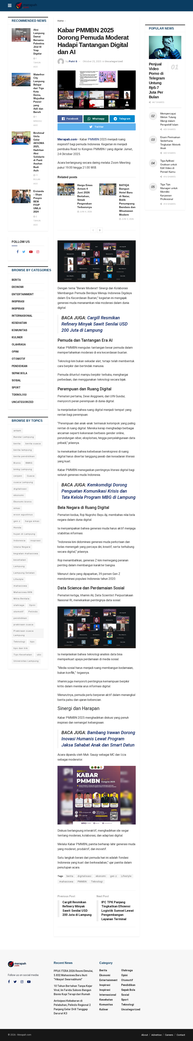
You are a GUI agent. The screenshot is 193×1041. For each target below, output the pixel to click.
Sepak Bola (19, 373)
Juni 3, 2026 (127, 219)
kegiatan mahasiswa (26, 553)
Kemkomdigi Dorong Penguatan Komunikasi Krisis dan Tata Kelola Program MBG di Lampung (98, 491)
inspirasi (35, 540)
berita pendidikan (24, 456)
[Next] (100, 230)
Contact (181, 1034)
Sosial (16, 380)
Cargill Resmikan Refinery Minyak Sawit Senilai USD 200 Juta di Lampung (94, 324)
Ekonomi (18, 286)
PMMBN (93, 139)
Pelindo (33, 611)
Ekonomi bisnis (23, 501)
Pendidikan (19, 366)
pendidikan (20, 618)
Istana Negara (22, 547)
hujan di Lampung (24, 534)
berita (70, 876)
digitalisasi (84, 876)
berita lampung (23, 450)
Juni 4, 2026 (85, 211)
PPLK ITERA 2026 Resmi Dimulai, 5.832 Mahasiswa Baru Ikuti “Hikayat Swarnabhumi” (73, 975)
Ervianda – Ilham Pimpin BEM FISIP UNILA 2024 (38, 201)
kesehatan (20, 560)
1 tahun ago (37, 62)
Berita (16, 279)
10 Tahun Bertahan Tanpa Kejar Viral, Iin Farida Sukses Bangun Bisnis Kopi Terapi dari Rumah (73, 990)
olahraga (19, 605)
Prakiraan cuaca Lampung (24, 633)
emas (17, 508)
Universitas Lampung (26, 661)
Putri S (73, 61)
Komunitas (19, 330)
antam (17, 430)
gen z (113, 876)
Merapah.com (67, 139)
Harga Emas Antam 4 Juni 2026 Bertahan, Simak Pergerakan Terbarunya (85, 196)
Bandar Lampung (24, 437)
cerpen (18, 476)
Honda (17, 527)
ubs (39, 654)
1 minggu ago (37, 121)
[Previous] (93, 230)
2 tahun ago (37, 220)
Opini (15, 351)
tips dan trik (21, 648)
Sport (16, 387)
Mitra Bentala (21, 598)
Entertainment (23, 294)
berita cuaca (33, 443)
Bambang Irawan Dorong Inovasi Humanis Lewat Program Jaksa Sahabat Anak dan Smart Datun (98, 739)
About (144, 1034)
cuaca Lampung (23, 482)
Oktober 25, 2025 (92, 61)
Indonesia (19, 540)
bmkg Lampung (23, 469)
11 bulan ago (36, 179)
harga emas (32, 521)
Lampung (19, 566)
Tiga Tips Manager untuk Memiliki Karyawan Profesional (169, 192)
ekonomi (101, 876)
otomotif (19, 611)
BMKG (29, 463)
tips (32, 641)
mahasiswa (66, 881)
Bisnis (17, 463)
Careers (169, 1034)
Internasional (22, 315)
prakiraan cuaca (23, 624)
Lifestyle (126, 876)
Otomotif (18, 358)
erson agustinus (23, 514)
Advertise (156, 1034)
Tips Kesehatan (23, 654)
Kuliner (17, 337)
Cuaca (30, 476)
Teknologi (97, 881)
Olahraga (19, 344)
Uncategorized (114, 61)
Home (60, 21)
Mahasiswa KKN (23, 592)
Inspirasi (18, 301)
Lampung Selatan (24, 573)
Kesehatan (19, 322)
